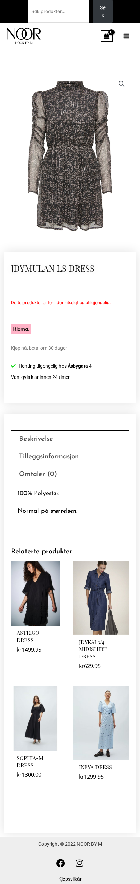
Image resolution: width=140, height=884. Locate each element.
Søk (103, 11)
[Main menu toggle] (126, 35)
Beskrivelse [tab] (36, 439)
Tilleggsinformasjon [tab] (49, 456)
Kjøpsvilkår (70, 879)
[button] (122, 84)
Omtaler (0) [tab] (38, 474)
